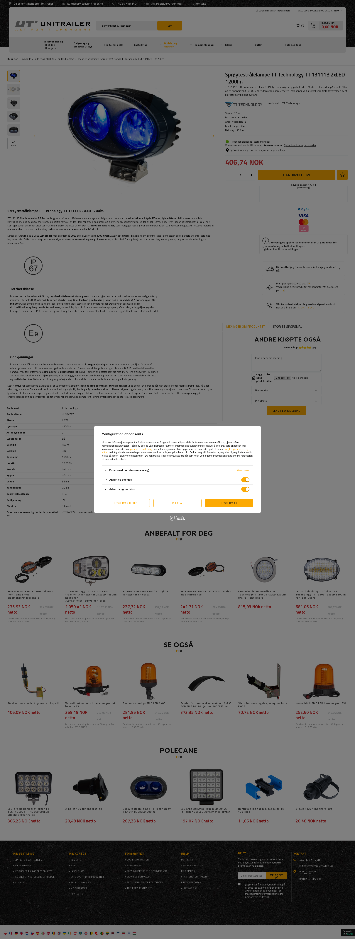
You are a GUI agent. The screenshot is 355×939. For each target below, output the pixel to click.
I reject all (177, 503)
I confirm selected (125, 503)
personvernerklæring (141, 449)
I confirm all (229, 503)
